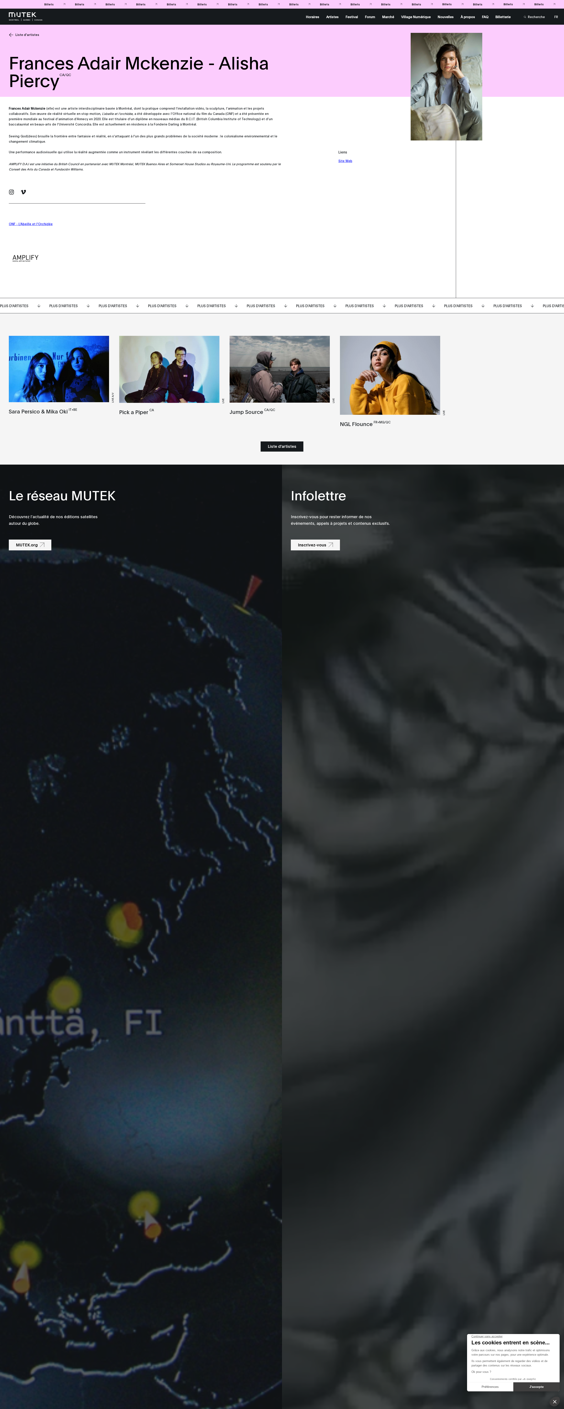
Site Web (345, 161)
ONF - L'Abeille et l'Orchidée (31, 224)
